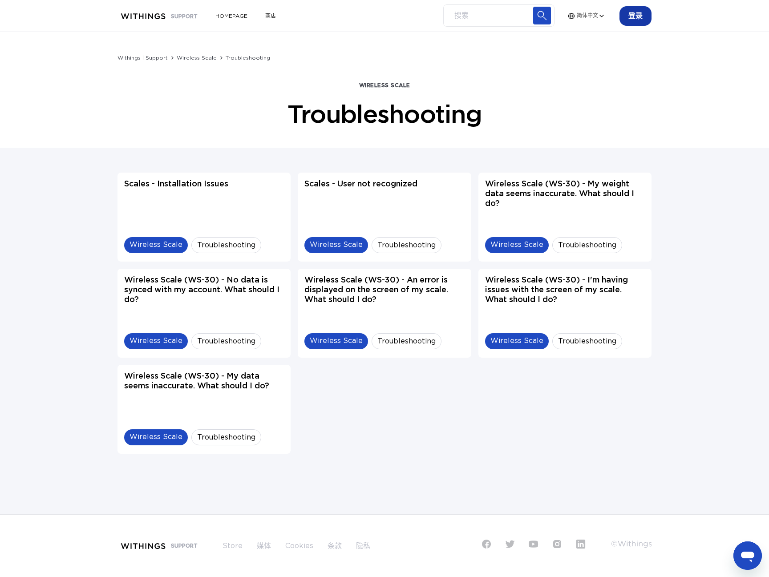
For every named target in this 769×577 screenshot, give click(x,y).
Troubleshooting (248, 58)
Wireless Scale (197, 58)
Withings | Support (142, 58)
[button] (635, 16)
